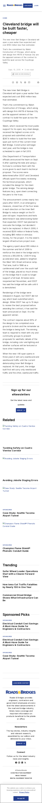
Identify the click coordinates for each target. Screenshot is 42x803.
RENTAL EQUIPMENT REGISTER (21, 778)
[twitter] (21, 82)
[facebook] (13, 82)
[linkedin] (17, 82)
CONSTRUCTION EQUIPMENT (21, 773)
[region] (21, 793)
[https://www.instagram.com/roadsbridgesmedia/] (19, 762)
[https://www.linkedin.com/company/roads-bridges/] (22, 762)
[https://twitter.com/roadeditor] (25, 762)
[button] (4, 5)
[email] (29, 82)
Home (5, 18)
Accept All (21, 798)
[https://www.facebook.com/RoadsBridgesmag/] (16, 762)
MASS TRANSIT (21, 775)
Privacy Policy (24, 792)
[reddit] (25, 82)
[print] (38, 82)
